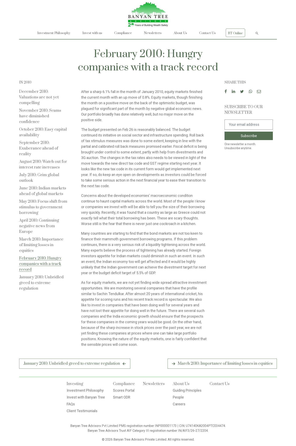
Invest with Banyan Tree (86, 397)
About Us (181, 383)
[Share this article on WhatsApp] (250, 91)
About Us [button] (180, 33)
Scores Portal (124, 390)
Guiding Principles (187, 390)
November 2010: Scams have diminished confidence (40, 116)
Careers (179, 404)
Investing (75, 383)
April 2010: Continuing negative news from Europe (39, 226)
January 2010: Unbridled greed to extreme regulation (41, 283)
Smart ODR (121, 397)
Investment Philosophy (85, 390)
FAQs (71, 404)
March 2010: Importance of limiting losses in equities (41, 245)
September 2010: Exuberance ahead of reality (38, 148)
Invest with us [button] (92, 33)
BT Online (235, 33)
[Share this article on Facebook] (226, 91)
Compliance (123, 33)
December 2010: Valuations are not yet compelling (39, 97)
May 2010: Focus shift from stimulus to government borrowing (43, 207)
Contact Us (207, 33)
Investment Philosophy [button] (53, 33)
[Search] (257, 33)
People (178, 397)
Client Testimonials (82, 411)
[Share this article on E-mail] (259, 91)
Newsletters (152, 33)
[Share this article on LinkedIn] (233, 91)
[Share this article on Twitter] (242, 91)
